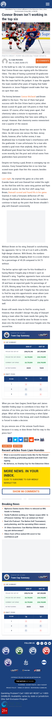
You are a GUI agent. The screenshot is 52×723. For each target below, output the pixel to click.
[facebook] (10, 439)
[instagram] (41, 643)
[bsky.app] (20, 439)
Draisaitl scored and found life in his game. (27, 192)
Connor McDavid (28, 96)
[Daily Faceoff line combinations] (36, 439)
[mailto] (26, 439)
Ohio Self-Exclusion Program (14, 699)
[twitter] (15, 439)
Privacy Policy (11, 688)
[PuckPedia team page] (42, 439)
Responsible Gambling (39, 688)
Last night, (6, 178)
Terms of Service (23, 688)
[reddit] (31, 439)
